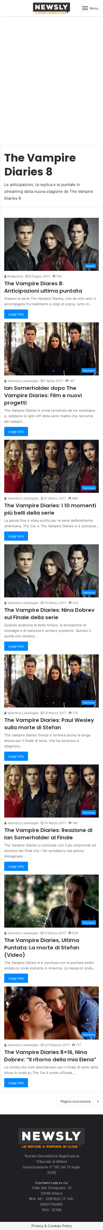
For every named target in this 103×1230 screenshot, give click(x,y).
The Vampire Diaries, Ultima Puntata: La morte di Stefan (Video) (41, 948)
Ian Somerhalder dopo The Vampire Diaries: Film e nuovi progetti (43, 395)
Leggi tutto (16, 314)
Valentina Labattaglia (23, 381)
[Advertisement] (51, 78)
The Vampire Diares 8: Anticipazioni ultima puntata (43, 287)
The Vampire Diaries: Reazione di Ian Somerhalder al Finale (48, 833)
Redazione (15, 276)
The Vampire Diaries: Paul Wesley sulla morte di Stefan (49, 723)
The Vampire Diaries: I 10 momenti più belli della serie (50, 509)
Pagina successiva (75, 1101)
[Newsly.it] (51, 8)
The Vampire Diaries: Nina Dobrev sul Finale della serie (49, 613)
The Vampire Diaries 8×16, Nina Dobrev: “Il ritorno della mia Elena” (50, 1055)
